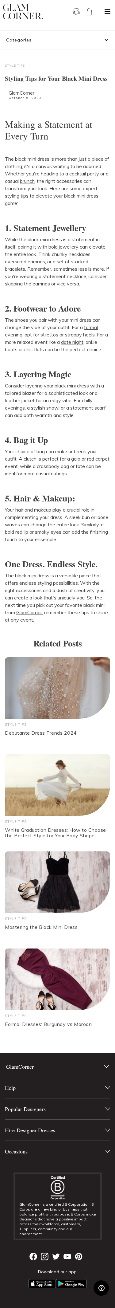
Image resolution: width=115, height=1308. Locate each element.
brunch (27, 181)
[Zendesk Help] (101, 1288)
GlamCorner (21, 93)
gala (75, 459)
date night (72, 342)
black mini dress (32, 159)
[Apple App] (42, 1283)
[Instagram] (44, 1256)
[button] (107, 11)
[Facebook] (33, 1256)
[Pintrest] (79, 1256)
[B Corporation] (58, 1187)
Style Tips (15, 66)
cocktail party (84, 174)
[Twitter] (56, 1256)
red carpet (98, 459)
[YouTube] (67, 1256)
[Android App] (71, 1283)
